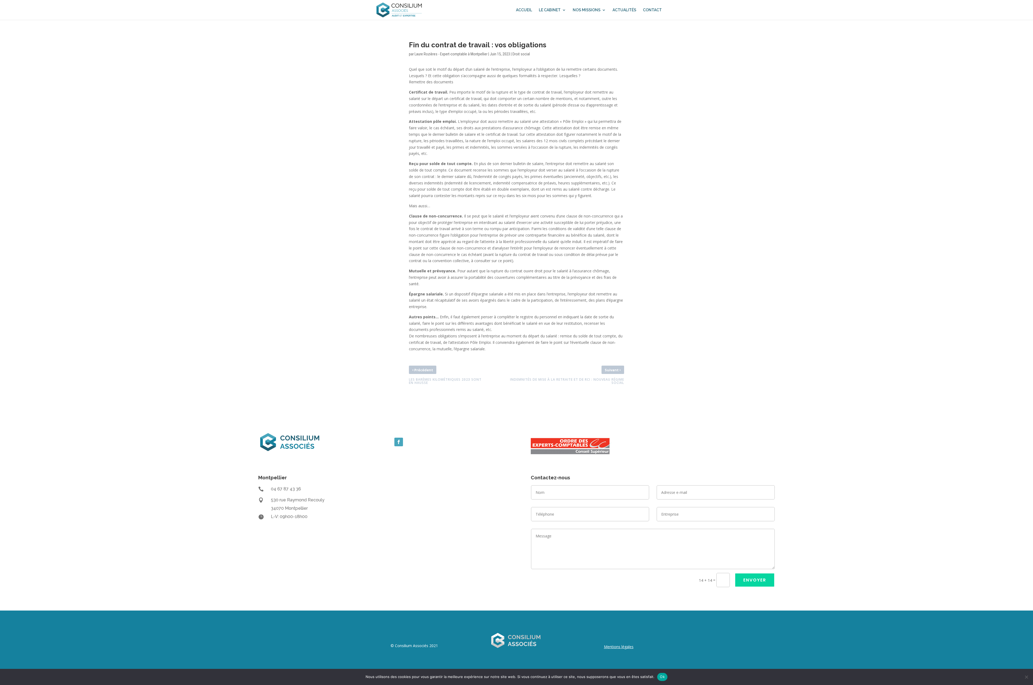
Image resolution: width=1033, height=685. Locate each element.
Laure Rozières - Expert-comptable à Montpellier (451, 54)
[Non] (1026, 677)
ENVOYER (754, 580)
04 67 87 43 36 (286, 488)
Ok (662, 677)
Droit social (521, 54)
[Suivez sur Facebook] (398, 442)
